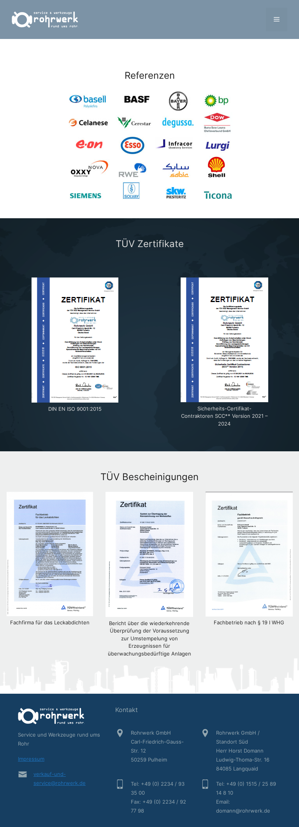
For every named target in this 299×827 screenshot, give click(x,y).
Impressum (31, 759)
